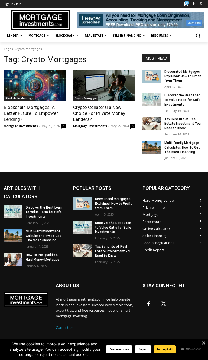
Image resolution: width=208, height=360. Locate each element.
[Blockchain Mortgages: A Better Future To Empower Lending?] (35, 85)
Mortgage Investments (21, 126)
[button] (197, 35)
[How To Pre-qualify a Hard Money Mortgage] (13, 259)
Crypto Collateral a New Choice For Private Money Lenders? (99, 113)
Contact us (64, 327)
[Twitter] (201, 4)
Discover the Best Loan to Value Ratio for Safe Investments (182, 99)
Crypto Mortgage (86, 98)
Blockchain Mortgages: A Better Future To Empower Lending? (31, 113)
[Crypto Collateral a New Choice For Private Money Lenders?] (104, 85)
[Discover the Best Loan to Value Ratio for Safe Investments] (151, 99)
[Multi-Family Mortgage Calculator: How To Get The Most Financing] (151, 147)
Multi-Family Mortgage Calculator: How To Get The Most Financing (182, 147)
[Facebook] (193, 4)
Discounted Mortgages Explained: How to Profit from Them (182, 76)
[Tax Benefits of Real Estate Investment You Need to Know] (151, 123)
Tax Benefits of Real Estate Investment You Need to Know (182, 123)
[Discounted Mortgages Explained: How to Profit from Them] (151, 76)
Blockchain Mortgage (19, 98)
